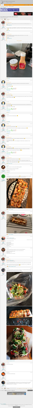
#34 (31, 236)
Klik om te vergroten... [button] (19, 40)
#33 (31, 211)
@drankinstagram (8, 90)
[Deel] (30, 32)
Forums (2, 4)
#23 (31, 80)
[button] (9, 5)
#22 (31, 32)
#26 (31, 114)
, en (12, 266)
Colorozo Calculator (11, 6)
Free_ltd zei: (8, 82)
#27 (31, 123)
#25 (31, 101)
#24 (31, 92)
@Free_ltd (11, 260)
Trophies (12, 4)
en (10, 163)
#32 (31, 174)
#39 (31, 372)
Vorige (2, 19)
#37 (31, 268)
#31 (31, 165)
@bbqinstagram (8, 110)
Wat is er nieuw (6, 4)
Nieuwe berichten (2, 6)
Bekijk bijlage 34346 (9, 25)
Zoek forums (6, 6)
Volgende (8, 19)
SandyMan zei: (8, 22)
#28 (31, 135)
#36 (31, 257)
